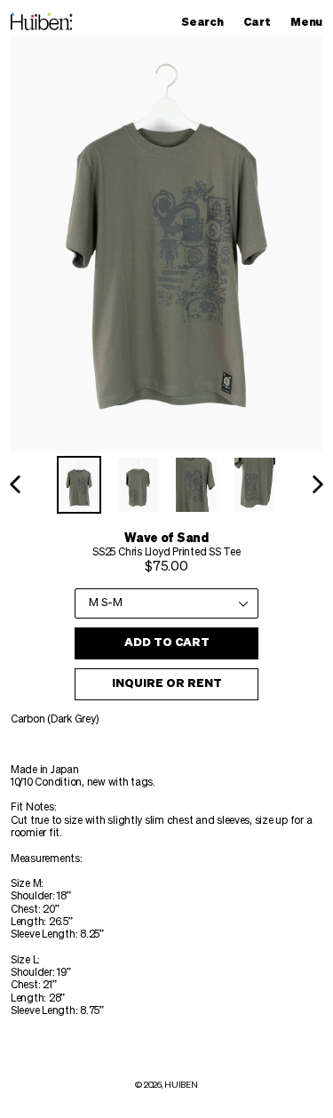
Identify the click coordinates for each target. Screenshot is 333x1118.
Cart (261, 22)
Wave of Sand (166, 538)
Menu (310, 22)
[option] (79, 484)
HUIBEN (180, 1085)
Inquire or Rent (167, 684)
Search (206, 22)
